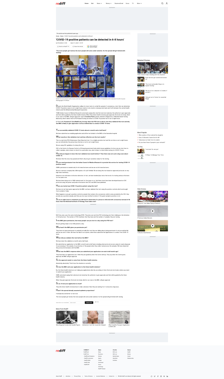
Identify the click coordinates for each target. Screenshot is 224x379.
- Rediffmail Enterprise (89, 356)
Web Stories (141, 189)
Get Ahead (100, 362)
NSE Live (115, 354)
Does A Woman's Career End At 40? (149, 137)
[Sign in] (166, 3)
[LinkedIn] (167, 376)
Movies (100, 356)
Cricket (100, 360)
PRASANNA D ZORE (62, 43)
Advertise (68, 376)
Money (108, 3)
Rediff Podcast (101, 368)
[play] (152, 196)
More (138, 3)
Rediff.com (124, 376)
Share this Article (78, 46)
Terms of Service (88, 376)
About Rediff (59, 376)
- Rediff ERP (86, 364)
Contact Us (111, 376)
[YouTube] (164, 376)
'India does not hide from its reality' (149, 140)
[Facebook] (158, 376)
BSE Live (115, 352)
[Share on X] (154, 376)
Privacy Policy (77, 376)
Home (86, 3)
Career (129, 356)
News (98, 3)
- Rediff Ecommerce (88, 358)
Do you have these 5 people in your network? (152, 142)
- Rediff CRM (87, 362)
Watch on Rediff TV (64, 46)
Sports (99, 358)
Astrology (100, 366)
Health (129, 352)
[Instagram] (161, 376)
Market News (116, 356)
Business (100, 354)
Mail (92, 3)
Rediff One (86, 354)
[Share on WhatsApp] (151, 376)
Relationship (130, 358)
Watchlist (115, 358)
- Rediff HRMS (87, 360)
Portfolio (115, 360)
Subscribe (89, 302)
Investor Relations (100, 376)
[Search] (162, 3)
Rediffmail (86, 352)
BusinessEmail (119, 3)
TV (133, 3)
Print (98, 302)
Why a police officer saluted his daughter (151, 135)
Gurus (127, 3)
